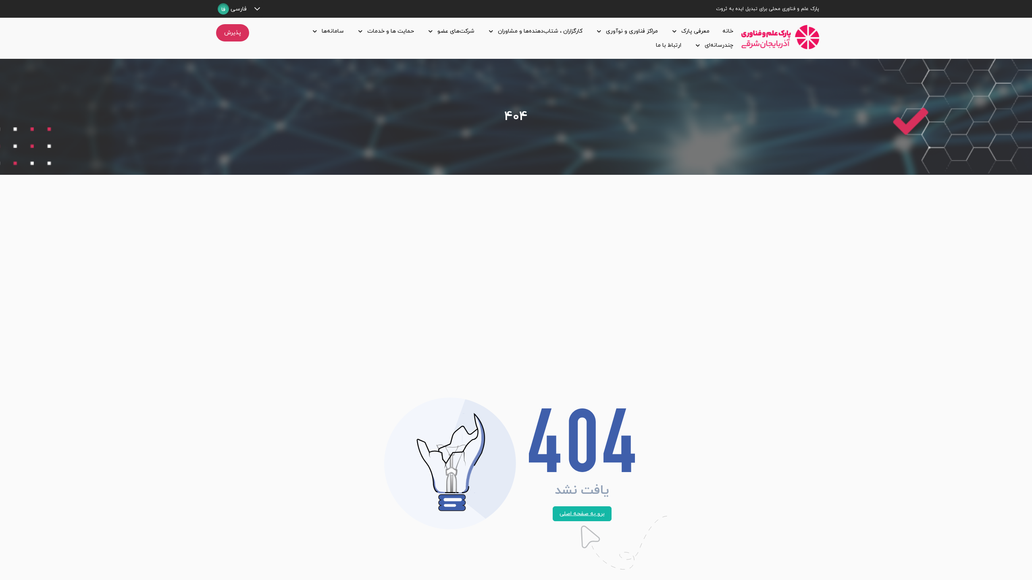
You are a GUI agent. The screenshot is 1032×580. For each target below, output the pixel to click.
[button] (257, 9)
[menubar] (497, 38)
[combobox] (232, 9)
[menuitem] (726, 31)
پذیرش (232, 33)
